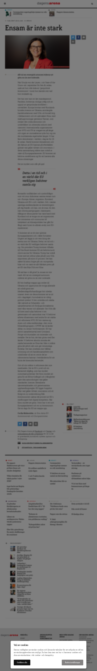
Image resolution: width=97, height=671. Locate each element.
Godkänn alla (22, 662)
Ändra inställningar (72, 662)
